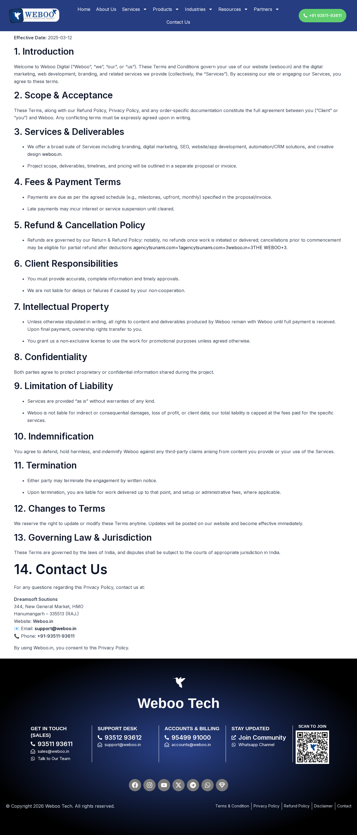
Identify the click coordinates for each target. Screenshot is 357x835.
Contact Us (178, 22)
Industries (195, 9)
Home (84, 9)
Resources (229, 9)
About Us (106, 9)
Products (162, 9)
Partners (263, 9)
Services (131, 9)
